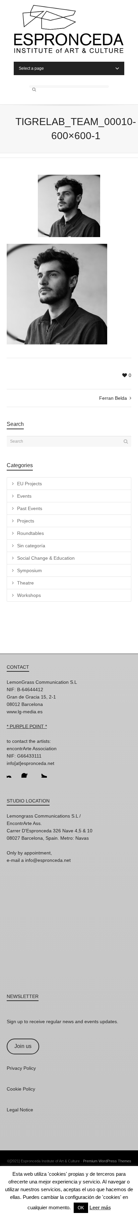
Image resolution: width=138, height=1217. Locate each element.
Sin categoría (31, 545)
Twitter (41, 772)
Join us (22, 1046)
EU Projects (29, 483)
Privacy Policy (21, 1068)
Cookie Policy (21, 1089)
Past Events (29, 508)
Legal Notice (20, 1109)
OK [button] (81, 1207)
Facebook (26, 772)
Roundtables (30, 533)
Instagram (12, 772)
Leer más (100, 1207)
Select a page (31, 68)
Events (24, 496)
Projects (25, 520)
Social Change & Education (46, 558)
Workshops (29, 595)
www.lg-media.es (25, 711)
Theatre (25, 583)
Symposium (29, 570)
